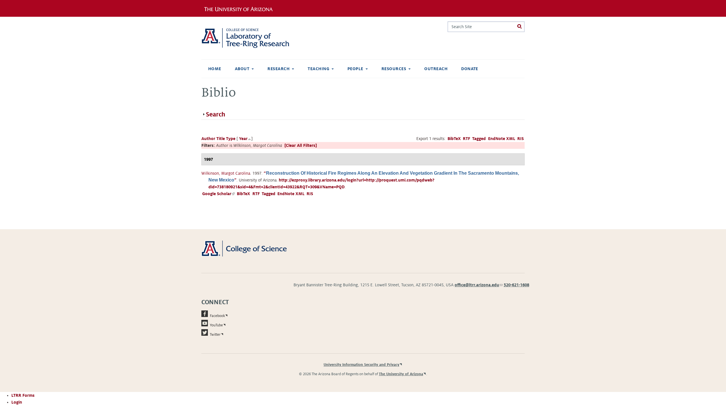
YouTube (216, 325)
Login (16, 402)
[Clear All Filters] (300, 145)
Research (278, 68)
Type (230, 138)
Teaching (318, 68)
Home (214, 68)
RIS (520, 138)
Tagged (479, 138)
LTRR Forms (23, 395)
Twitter (215, 335)
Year (243, 138)
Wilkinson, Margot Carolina (225, 173)
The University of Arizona (401, 374)
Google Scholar (218, 193)
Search (215, 114)
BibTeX (454, 138)
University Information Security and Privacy (361, 365)
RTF (466, 138)
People (355, 68)
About (242, 68)
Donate (469, 68)
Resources (393, 68)
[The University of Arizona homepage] (240, 8)
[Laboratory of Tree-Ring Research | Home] (252, 38)
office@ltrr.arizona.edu (479, 285)
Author (208, 138)
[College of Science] (252, 248)
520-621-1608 (516, 285)
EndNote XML (501, 138)
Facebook (217, 316)
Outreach (436, 68)
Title (220, 138)
